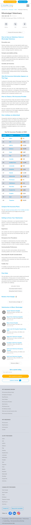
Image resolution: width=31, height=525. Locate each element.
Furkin (3, 494)
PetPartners (12, 183)
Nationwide (12, 176)
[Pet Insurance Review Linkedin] (14, 513)
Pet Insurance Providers (7, 401)
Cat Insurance (5, 427)
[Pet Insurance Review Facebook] (10, 513)
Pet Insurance (5, 422)
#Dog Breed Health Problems (15, 291)
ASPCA (11, 145)
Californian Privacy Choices (16, 518)
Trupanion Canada (6, 499)
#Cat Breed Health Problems (15, 288)
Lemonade (11, 166)
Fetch (10, 152)
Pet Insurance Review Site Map (17, 520)
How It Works (5, 399)
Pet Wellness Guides (6, 408)
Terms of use (26, 518)
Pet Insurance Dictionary (7, 413)
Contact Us (5, 508)
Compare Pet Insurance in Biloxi (15, 32)
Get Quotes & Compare (7, 394)
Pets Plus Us (4, 501)
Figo (10, 155)
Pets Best (11, 186)
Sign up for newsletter (17, 508)
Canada (3, 429)
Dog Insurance (5, 425)
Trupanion (11, 200)
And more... (4, 481)
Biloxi (16, 9)
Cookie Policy (6, 520)
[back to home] (15, 6)
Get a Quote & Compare (10, 1)
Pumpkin (11, 193)
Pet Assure (12, 179)
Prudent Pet (12, 190)
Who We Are (5, 404)
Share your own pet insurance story (9, 411)
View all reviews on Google (15, 302)
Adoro (10, 138)
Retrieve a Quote (23, 1)
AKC (10, 142)
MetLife (11, 173)
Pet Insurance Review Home (8, 392)
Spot (10, 197)
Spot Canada (5, 492)
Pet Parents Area (5, 406)
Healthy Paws (12, 162)
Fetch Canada (5, 490)
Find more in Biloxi (15, 363)
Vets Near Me (4, 9)
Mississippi (11, 9)
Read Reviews (5, 397)
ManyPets (11, 169)
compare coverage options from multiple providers (17, 210)
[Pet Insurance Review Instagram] (18, 513)
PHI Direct (4, 497)
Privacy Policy (5, 518)
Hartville (11, 159)
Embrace (11, 149)
